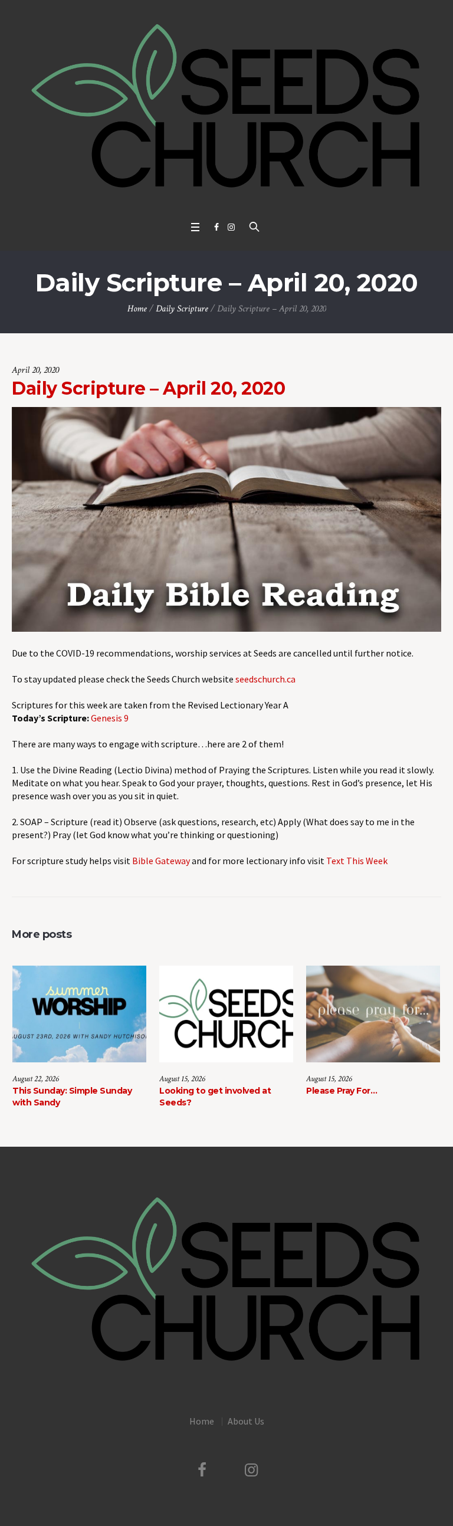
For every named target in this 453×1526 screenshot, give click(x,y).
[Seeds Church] (226, 107)
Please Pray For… (341, 1090)
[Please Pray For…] (373, 1014)
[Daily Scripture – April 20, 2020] (226, 518)
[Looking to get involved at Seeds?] (226, 1014)
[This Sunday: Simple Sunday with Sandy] (79, 1014)
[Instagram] (231, 227)
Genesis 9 (110, 718)
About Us (246, 1421)
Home (137, 309)
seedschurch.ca (265, 679)
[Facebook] (216, 227)
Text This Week (357, 861)
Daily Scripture (182, 309)
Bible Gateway (161, 861)
